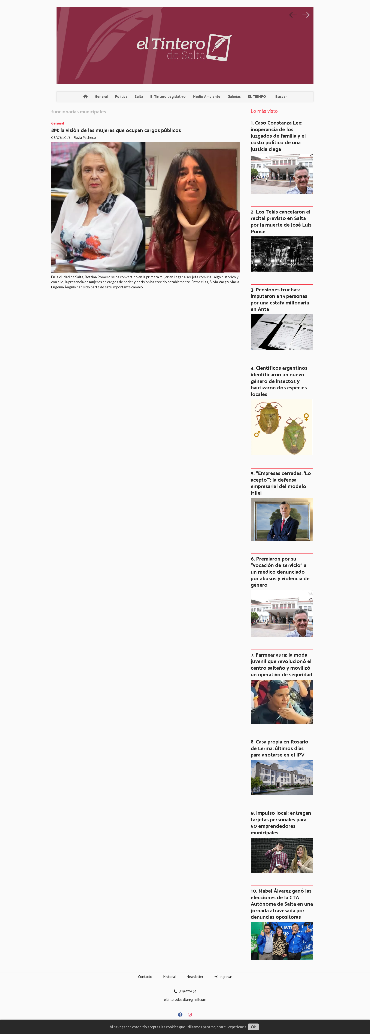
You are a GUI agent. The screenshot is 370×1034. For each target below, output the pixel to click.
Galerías (234, 97)
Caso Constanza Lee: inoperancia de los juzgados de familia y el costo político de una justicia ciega (278, 136)
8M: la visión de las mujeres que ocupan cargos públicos (116, 130)
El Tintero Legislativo (168, 97)
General (101, 97)
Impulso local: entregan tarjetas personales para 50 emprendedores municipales (281, 823)
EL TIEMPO (257, 97)
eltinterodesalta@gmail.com (185, 1000)
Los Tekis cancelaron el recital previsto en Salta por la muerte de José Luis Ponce (281, 222)
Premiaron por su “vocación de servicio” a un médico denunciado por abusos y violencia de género (280, 572)
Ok (253, 1027)
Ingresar (225, 977)
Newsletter (194, 977)
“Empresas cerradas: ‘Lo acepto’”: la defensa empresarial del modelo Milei (281, 483)
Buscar (281, 97)
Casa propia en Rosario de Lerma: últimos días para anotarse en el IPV (279, 748)
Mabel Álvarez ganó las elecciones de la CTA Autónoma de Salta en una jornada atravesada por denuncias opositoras (282, 904)
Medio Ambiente (206, 97)
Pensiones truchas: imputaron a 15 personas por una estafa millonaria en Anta (280, 300)
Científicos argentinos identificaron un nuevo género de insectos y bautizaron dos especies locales (279, 381)
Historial (169, 977)
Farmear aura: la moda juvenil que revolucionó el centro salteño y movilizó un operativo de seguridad (281, 665)
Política (121, 97)
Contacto (145, 977)
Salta (139, 97)
